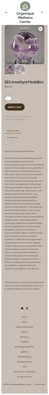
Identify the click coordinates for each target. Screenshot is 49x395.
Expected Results (24, 327)
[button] (40, 29)
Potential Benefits (24, 346)
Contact (25, 342)
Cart (24, 366)
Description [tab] (13, 131)
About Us (24, 337)
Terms (24, 332)
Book (24, 317)
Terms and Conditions (24, 371)
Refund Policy (24, 356)
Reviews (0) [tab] (12, 138)
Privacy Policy (24, 361)
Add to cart (14, 107)
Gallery (24, 351)
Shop (24, 322)
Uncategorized (19, 119)
